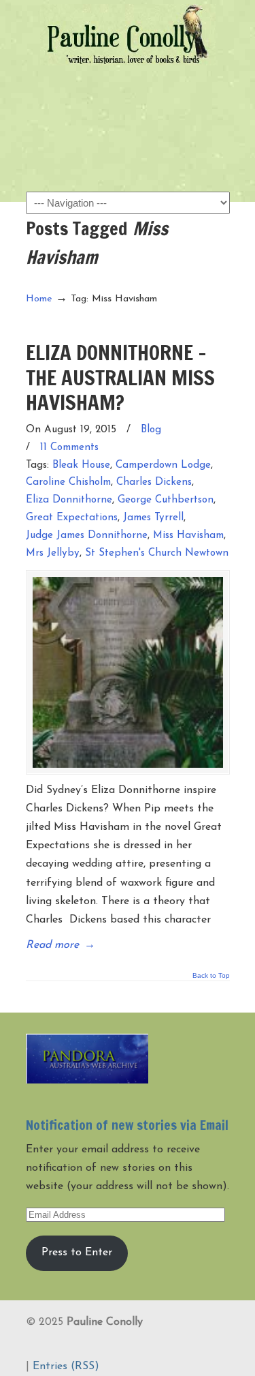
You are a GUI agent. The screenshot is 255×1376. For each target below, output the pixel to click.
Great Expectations (72, 518)
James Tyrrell (153, 518)
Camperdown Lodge (163, 465)
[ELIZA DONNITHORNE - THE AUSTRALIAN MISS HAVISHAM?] (128, 672)
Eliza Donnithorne (69, 500)
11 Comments (69, 448)
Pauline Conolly (128, 34)
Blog (151, 430)
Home (39, 299)
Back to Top (211, 975)
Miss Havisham (188, 535)
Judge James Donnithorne (87, 535)
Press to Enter (76, 1252)
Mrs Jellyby (53, 553)
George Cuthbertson (166, 500)
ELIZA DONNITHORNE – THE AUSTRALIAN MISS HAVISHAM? (120, 377)
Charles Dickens (154, 482)
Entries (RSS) (66, 1366)
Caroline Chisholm (68, 482)
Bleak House (81, 465)
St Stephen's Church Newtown (156, 553)
